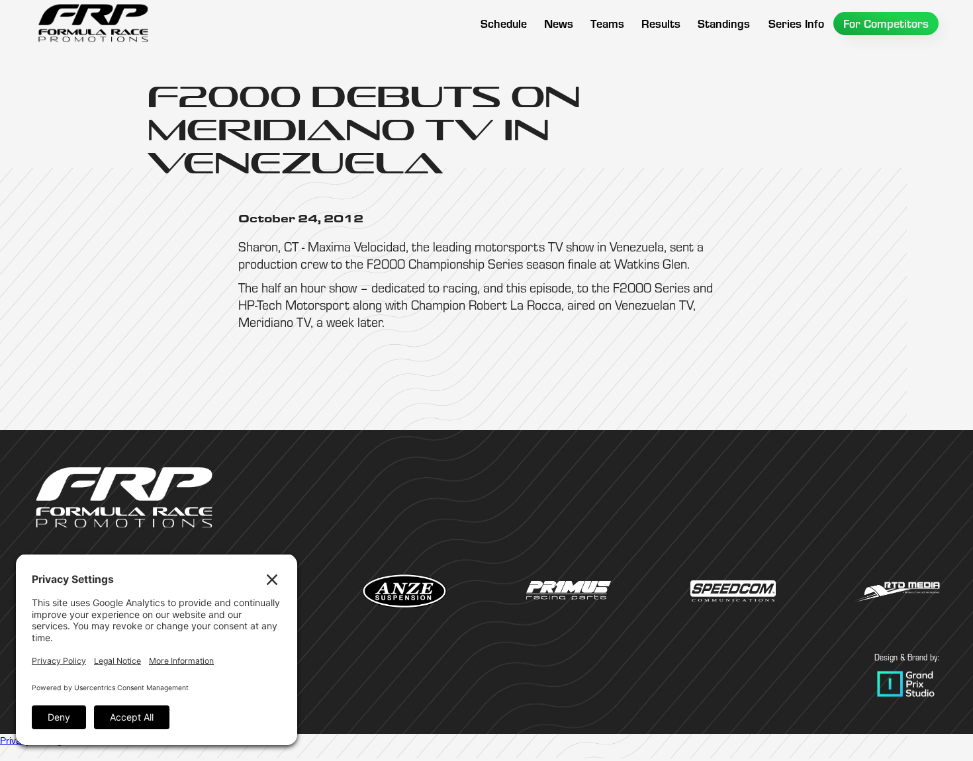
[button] (607, 23)
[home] (92, 23)
